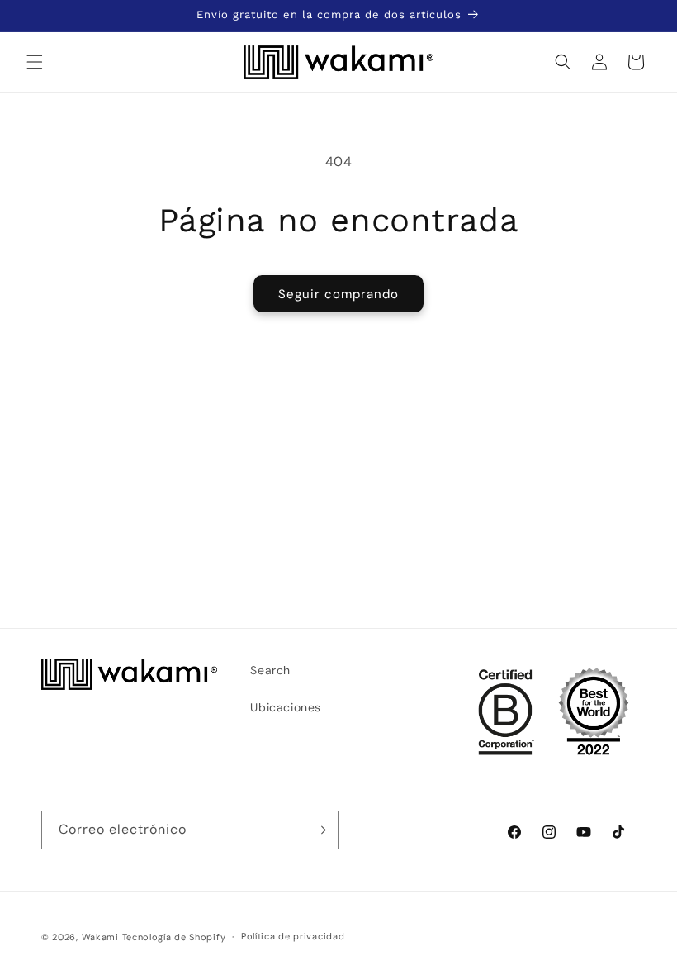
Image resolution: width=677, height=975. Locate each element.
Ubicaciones (285, 707)
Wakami (100, 937)
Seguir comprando (338, 294)
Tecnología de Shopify (174, 937)
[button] (35, 62)
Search (270, 670)
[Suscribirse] (319, 830)
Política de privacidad (292, 936)
